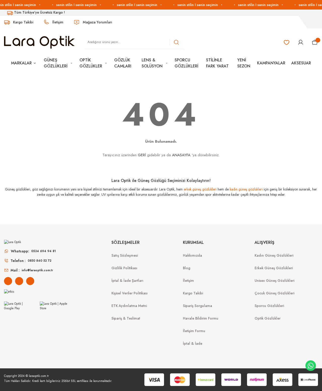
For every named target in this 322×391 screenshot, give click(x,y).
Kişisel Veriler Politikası (129, 293)
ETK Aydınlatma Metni (129, 305)
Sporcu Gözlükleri (269, 305)
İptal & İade (192, 343)
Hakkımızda (192, 255)
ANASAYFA (181, 155)
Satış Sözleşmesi (124, 255)
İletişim (188, 280)
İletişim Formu (194, 330)
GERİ (142, 155)
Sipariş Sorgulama (197, 305)
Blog (186, 267)
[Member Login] (301, 42)
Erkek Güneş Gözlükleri (274, 267)
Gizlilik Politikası (124, 267)
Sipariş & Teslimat (125, 318)
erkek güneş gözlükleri (200, 189)
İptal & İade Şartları (127, 280)
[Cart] (315, 42)
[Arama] (176, 42)
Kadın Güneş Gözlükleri (274, 255)
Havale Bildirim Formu (200, 318)
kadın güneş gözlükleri (246, 189)
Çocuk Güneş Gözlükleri (274, 293)
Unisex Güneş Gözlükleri (274, 280)
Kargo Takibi (193, 293)
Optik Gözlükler (267, 318)
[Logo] (39, 42)
